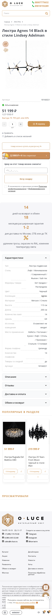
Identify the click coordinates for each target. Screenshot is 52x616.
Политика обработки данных (36, 573)
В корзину (40, 124)
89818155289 (42, 6)
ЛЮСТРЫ (17, 22)
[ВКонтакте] (27, 541)
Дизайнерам (33, 552)
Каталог (5, 552)
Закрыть (27, 608)
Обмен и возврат (9, 568)
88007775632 (42, 2)
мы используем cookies (25, 602)
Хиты (30, 564)
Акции (4, 556)
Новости (31, 560)
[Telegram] (27, 534)
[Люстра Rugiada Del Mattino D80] (14, 433)
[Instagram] (27, 538)
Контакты (32, 556)
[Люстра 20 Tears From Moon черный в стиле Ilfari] (38, 433)
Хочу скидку (26, 179)
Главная (7, 22)
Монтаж (5, 573)
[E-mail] (3, 541)
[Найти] (46, 13)
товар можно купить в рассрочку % (26, 146)
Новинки (5, 560)
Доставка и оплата (35, 568)
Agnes (44, 296)
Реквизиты (6, 564)
